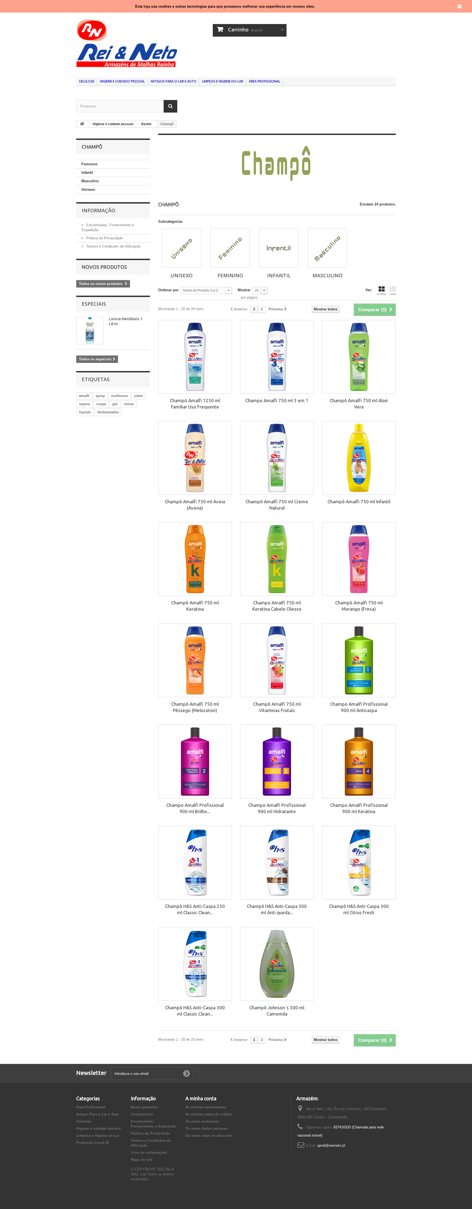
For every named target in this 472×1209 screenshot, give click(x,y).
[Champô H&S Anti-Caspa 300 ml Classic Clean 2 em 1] (195, 964)
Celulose (86, 81)
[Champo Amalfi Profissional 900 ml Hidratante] (277, 761)
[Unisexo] (181, 248)
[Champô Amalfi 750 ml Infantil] (359, 458)
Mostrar (244, 290)
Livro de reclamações (149, 1153)
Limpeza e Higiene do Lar (222, 81)
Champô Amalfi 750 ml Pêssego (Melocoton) (195, 707)
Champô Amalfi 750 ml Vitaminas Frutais (277, 707)
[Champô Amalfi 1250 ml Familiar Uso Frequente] (195, 357)
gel (114, 404)
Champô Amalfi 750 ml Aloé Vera (359, 403)
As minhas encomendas (205, 1107)
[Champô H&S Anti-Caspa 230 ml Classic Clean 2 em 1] (195, 862)
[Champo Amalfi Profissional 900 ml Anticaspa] (359, 660)
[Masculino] (327, 248)
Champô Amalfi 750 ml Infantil (359, 501)
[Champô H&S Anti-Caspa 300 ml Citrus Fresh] (359, 862)
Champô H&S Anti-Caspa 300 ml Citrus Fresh (359, 909)
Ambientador (108, 412)
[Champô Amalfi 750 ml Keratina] (195, 559)
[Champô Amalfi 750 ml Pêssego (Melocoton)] (195, 660)
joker (138, 396)
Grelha (381, 294)
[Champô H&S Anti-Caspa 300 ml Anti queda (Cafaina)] (277, 862)
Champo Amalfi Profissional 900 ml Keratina (359, 808)
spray (100, 396)
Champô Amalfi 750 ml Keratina (195, 605)
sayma (84, 404)
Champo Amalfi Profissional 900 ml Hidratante (277, 808)
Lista (393, 294)
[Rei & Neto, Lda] (126, 42)
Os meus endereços (202, 1121)
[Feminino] (230, 248)
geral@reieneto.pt (331, 1145)
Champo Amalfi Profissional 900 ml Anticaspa (359, 707)
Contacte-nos (142, 1114)
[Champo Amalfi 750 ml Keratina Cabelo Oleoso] (277, 559)
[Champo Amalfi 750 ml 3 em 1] (277, 357)
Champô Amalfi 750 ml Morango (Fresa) (359, 605)
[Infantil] (279, 248)
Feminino (89, 164)
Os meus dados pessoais (206, 1128)
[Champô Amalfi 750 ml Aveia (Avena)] (195, 458)
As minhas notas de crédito (208, 1114)
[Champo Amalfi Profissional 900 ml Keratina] (359, 761)
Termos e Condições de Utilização (112, 246)
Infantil (87, 172)
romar (129, 404)
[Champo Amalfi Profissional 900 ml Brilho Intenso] (195, 761)
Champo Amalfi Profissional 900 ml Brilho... (195, 808)
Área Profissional (264, 81)
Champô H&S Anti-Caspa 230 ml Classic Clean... (195, 909)
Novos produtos (104, 267)
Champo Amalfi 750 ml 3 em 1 (276, 400)
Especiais (94, 304)
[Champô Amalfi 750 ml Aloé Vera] (359, 357)
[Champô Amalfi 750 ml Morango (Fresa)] (359, 559)
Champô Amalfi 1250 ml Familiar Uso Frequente (195, 403)
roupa (101, 404)
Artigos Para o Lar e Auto (173, 81)
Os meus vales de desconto (208, 1136)
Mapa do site (141, 1160)
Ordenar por (168, 290)
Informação (98, 210)
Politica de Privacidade (104, 238)
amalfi (84, 396)
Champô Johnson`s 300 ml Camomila (276, 1010)
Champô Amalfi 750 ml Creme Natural (277, 504)
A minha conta (200, 1098)
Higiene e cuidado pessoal (122, 81)
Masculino (90, 181)
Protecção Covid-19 (92, 1143)
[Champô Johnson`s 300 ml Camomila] (277, 964)
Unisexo (88, 189)
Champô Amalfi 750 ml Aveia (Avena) (195, 504)
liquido (85, 412)
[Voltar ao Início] (82, 124)
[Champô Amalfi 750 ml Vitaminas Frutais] (277, 660)
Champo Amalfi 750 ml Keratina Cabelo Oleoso (277, 605)
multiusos (119, 396)
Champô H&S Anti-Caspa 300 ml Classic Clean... (195, 1010)
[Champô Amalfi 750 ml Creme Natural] (277, 458)
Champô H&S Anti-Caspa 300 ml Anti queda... (277, 909)
